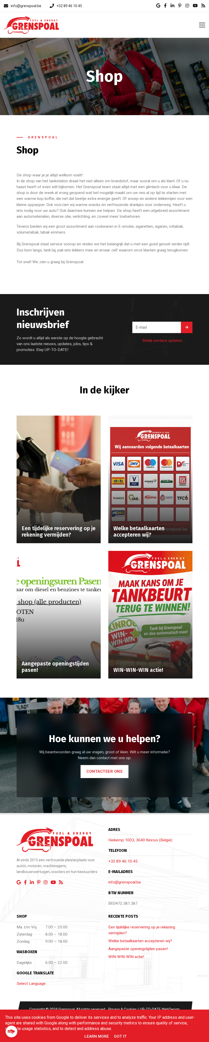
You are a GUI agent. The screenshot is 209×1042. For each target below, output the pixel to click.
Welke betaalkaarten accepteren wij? (140, 941)
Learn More (96, 1036)
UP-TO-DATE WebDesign (159, 1009)
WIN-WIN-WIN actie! (126, 956)
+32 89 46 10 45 (123, 861)
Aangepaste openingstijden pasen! (138, 949)
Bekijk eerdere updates (162, 340)
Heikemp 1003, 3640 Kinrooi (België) (140, 840)
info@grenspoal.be (124, 882)
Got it (120, 1036)
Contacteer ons (104, 771)
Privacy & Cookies (122, 1009)
